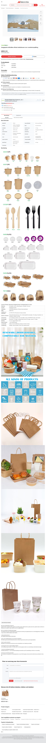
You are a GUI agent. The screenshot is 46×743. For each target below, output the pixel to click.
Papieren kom (36, 709)
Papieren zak (3, 711)
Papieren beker (3, 709)
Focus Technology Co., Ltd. (22, 735)
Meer (2, 731)
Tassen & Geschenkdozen (10, 8)
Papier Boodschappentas (24, 8)
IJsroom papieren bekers (16, 709)
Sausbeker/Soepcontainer (16, 711)
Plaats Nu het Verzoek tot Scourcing (31, 680)
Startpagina (3, 8)
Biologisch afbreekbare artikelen (17, 713)
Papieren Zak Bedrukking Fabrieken (23, 724)
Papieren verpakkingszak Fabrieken (8, 724)
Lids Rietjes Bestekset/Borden (6, 713)
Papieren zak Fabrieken (35, 724)
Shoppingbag (17, 8)
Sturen (11, 680)
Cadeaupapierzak (27, 727)
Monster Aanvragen (29, 59)
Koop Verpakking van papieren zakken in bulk (10, 729)
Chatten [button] (35, 56)
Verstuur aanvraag (12, 56)
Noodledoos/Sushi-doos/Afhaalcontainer (30, 711)
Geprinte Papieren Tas (18, 727)
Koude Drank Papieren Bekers (28, 709)
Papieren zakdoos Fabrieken (7, 727)
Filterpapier (25, 713)
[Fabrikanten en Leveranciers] (23, 2)
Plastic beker (36, 711)
